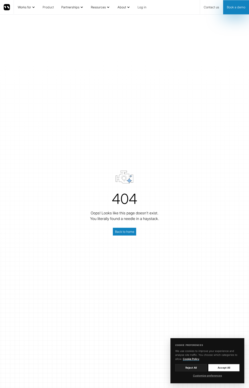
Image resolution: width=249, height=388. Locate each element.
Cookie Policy (191, 358)
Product (48, 7)
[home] (7, 7)
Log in (142, 7)
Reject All (191, 367)
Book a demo (236, 7)
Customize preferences (207, 375)
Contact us (211, 7)
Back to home (124, 232)
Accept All (224, 367)
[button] (26, 7)
